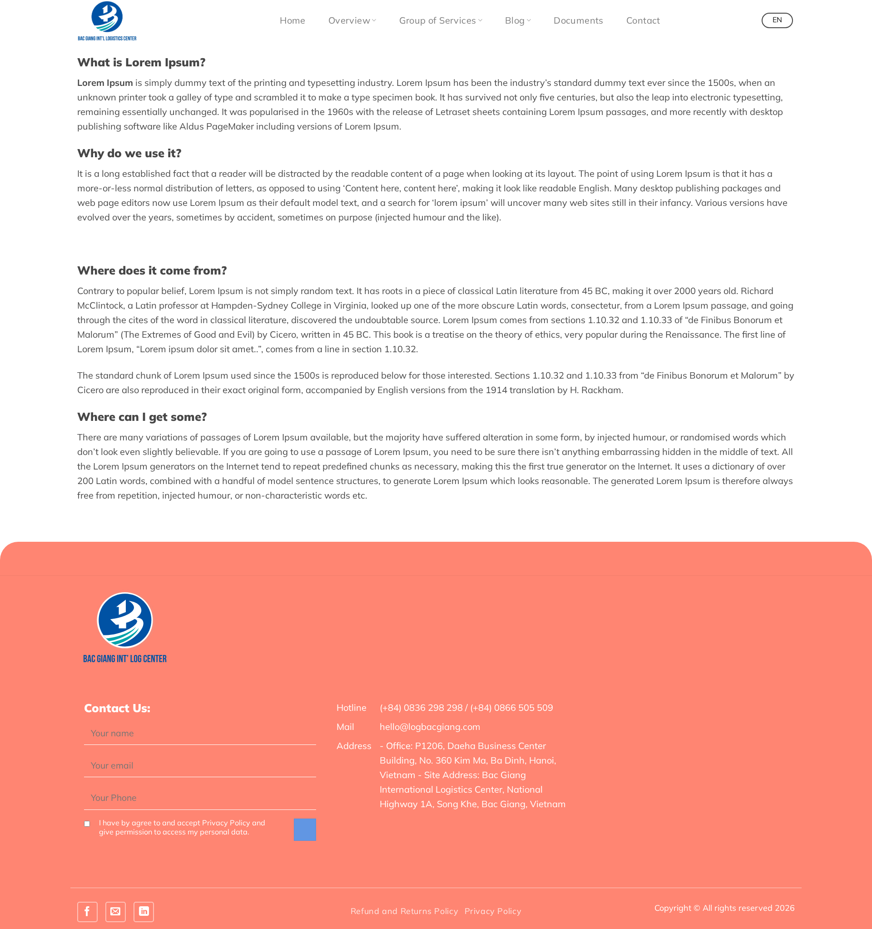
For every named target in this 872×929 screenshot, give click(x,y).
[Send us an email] (115, 912)
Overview (349, 20)
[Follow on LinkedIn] (144, 912)
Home (293, 20)
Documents (579, 20)
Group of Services (437, 20)
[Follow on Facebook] (87, 912)
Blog (515, 20)
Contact (643, 20)
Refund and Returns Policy (404, 911)
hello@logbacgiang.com (430, 726)
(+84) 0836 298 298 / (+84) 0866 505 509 (466, 707)
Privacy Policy (493, 911)
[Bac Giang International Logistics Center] (122, 20)
